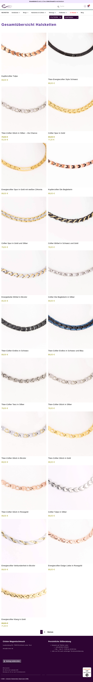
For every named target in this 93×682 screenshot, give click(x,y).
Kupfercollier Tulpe (9, 76)
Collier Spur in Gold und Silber (14, 243)
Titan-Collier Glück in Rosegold (14, 512)
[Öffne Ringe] (27, 13)
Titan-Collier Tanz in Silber (12, 404)
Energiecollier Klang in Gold (13, 619)
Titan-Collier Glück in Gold (59, 458)
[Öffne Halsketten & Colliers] (45, 13)
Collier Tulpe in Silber (57, 512)
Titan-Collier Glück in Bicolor (13, 458)
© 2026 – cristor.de (6, 679)
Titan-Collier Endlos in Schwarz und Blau (65, 351)
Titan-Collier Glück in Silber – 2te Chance (19, 133)
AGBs (27, 679)
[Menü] (90, 668)
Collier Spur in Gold (56, 133)
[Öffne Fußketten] (66, 13)
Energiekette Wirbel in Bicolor (14, 297)
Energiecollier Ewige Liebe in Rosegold (65, 566)
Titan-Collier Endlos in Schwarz (15, 351)
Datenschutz (14, 679)
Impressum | (22, 679)
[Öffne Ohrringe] (55, 13)
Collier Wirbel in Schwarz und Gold (63, 243)
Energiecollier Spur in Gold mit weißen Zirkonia (21, 189)
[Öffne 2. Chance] (77, 13)
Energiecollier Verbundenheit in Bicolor (18, 566)
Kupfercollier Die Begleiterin (60, 189)
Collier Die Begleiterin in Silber (61, 297)
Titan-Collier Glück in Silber (60, 404)
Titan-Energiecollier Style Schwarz (63, 79)
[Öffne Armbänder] (19, 13)
